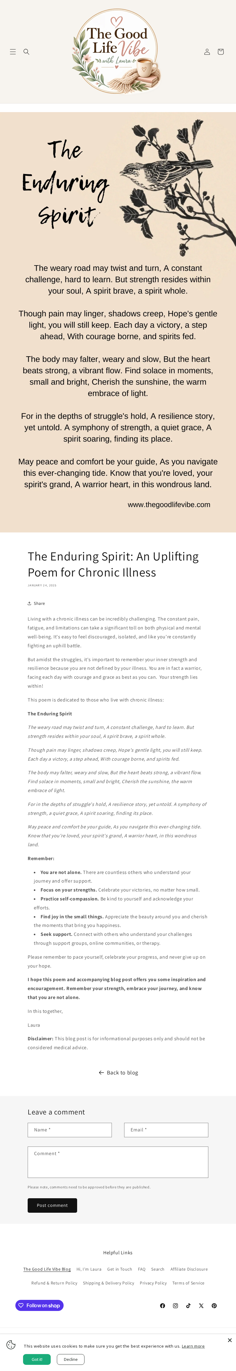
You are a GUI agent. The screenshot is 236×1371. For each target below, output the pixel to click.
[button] (13, 52)
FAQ (142, 1269)
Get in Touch (119, 1269)
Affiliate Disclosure (189, 1269)
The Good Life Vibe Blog (47, 1269)
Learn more (193, 1346)
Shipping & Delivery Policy (108, 1283)
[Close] (230, 1340)
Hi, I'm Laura (89, 1269)
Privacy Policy (153, 1283)
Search (158, 1269)
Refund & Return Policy (54, 1283)
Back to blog (122, 1072)
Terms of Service (188, 1283)
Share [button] (39, 603)
